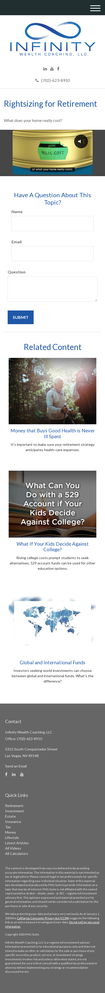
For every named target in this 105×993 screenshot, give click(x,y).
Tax (8, 827)
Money (10, 832)
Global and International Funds (52, 662)
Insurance (13, 821)
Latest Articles (17, 843)
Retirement (14, 805)
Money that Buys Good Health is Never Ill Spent (52, 433)
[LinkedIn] (45, 69)
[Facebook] (58, 69)
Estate (10, 816)
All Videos (13, 848)
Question (16, 271)
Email (16, 241)
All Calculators (16, 853)
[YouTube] (52, 69)
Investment (14, 811)
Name (17, 211)
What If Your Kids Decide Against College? (53, 546)
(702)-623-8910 (55, 80)
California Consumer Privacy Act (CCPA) (43, 918)
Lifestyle (12, 837)
